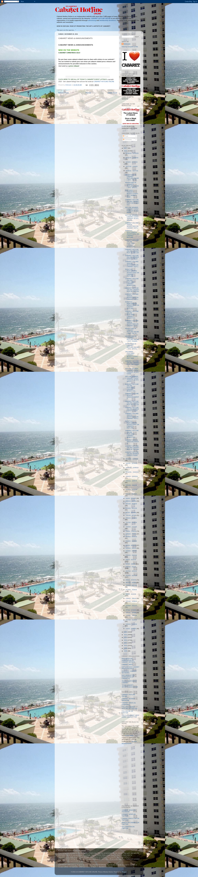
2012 (126, 640)
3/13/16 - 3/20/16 (131, 589)
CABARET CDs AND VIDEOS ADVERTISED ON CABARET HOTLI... (132, 225)
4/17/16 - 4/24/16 (131, 571)
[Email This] (90, 85)
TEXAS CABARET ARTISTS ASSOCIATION (130, 686)
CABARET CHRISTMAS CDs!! (69, 53)
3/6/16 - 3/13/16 (131, 594)
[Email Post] (86, 85)
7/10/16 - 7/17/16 (131, 527)
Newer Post (63, 93)
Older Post (112, 93)
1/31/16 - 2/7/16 (131, 613)
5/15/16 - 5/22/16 (131, 555)
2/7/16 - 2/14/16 (131, 610)
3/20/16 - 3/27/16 (131, 585)
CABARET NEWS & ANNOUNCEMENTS (132, 441)
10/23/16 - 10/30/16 (132, 467)
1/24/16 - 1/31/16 (131, 615)
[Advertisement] (131, 755)
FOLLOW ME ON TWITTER (127, 712)
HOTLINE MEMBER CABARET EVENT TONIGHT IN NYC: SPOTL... (132, 379)
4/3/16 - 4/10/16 (131, 580)
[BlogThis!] (92, 85)
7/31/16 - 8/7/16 (131, 515)
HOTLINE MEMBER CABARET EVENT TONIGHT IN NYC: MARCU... (132, 217)
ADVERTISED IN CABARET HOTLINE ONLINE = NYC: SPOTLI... (132, 185)
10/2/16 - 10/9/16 (131, 481)
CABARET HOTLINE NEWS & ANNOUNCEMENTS (132, 396)
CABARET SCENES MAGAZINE (128, 699)
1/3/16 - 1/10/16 (131, 628)
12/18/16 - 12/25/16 (132, 153)
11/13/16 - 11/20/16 (132, 459)
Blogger (124, 872)
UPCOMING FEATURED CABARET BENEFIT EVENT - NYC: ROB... (132, 355)
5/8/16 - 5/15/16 (131, 559)
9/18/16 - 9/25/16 (131, 489)
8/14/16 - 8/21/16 (131, 508)
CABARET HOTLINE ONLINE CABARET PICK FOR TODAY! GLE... (132, 202)
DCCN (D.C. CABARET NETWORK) (129, 672)
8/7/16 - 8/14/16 (131, 512)
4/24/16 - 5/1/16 (131, 567)
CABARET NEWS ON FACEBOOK (129, 811)
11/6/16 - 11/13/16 (131, 463)
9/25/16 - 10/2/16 (131, 485)
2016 (126, 151)
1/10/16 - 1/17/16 (131, 624)
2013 (126, 637)
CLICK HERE (129, 735)
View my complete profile (130, 46)
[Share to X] (94, 85)
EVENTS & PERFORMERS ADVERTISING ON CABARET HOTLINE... (132, 234)
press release (74, 66)
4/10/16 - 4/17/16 (131, 575)
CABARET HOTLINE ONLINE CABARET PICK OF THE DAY (132, 251)
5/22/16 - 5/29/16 (131, 551)
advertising (92, 20)
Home (88, 93)
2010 (126, 645)
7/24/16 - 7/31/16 (131, 518)
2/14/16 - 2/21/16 (131, 605)
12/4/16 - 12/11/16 (131, 162)
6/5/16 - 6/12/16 (131, 545)
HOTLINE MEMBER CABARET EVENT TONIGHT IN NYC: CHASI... (132, 371)
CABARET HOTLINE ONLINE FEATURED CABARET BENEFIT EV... (132, 243)
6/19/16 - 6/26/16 (131, 536)
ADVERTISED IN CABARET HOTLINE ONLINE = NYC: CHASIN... (132, 338)
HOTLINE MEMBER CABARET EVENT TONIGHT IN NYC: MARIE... (132, 210)
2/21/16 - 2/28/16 (131, 601)
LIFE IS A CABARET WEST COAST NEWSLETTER (130, 716)
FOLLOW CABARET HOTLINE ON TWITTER (129, 707)
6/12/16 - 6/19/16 (131, 541)
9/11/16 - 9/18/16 (131, 494)
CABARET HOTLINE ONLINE (104, 81)
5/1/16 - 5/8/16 (131, 564)
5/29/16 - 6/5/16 (131, 548)
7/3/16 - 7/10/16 (131, 531)
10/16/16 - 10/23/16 (132, 472)
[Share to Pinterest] (98, 85)
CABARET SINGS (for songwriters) (129, 703)
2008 (126, 651)
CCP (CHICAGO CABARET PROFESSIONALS (130, 667)
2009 (126, 648)
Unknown (127, 44)
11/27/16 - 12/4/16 (131, 166)
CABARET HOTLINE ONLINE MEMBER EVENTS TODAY (132, 257)
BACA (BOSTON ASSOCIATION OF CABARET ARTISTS (128, 660)
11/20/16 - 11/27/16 (132, 171)
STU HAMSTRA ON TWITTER (128, 827)
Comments (128, 139)
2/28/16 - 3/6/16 (131, 598)
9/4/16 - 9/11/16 (131, 498)
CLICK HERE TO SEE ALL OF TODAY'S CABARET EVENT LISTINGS (82, 79)
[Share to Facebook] (96, 85)
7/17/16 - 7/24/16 (131, 522)
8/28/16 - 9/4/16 (131, 501)
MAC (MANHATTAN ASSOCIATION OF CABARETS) (128, 677)
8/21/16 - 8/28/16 (131, 504)
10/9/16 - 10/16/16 (132, 476)
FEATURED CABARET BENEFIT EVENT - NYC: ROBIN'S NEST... (132, 194)
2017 (126, 148)
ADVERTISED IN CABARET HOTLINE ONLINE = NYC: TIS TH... (132, 177)
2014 (126, 634)
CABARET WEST (127, 664)
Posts (126, 136)
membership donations (108, 20)
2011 (125, 643)
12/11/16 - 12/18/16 (132, 157)
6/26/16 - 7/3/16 (131, 534)
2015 (126, 632)
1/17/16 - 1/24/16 (131, 620)
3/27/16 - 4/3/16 (131, 582)
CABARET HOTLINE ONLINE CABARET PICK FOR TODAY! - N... (132, 363)
